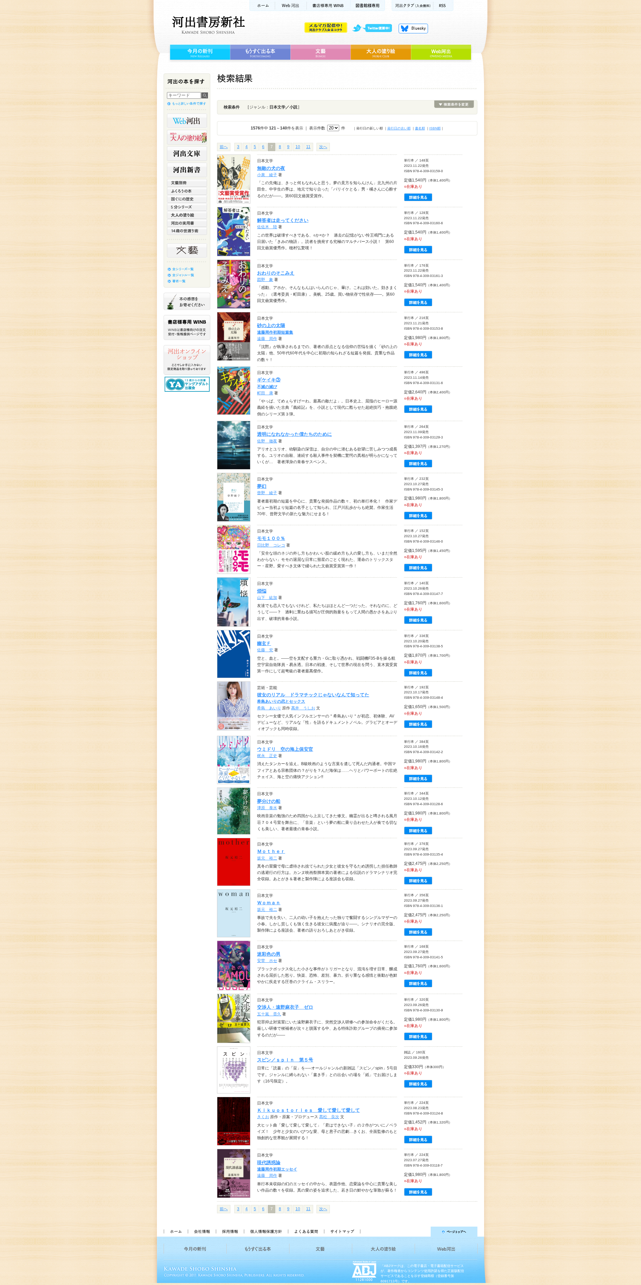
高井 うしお (303, 708)
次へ (323, 146)
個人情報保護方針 (266, 1232)
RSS (443, 5)
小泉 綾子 (267, 175)
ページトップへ (421, 1232)
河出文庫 (187, 153)
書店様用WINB (329, 5)
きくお (263, 1116)
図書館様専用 (368, 5)
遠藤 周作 (267, 338)
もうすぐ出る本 (260, 52)
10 (297, 146)
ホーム (262, 5)
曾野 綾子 (267, 493)
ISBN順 (435, 128)
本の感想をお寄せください (187, 301)
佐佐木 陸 (267, 227)
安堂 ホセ (267, 960)
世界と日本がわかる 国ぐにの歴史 (187, 199)
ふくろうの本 (187, 191)
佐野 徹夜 (267, 441)
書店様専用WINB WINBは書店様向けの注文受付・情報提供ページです (187, 327)
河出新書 (187, 170)
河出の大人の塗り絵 (187, 137)
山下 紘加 (267, 597)
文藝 (320, 52)
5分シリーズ (187, 207)
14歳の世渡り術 (187, 231)
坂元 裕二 (267, 858)
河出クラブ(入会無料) (412, 5)
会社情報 (202, 1232)
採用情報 (230, 1232)
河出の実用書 (187, 223)
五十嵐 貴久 (269, 1014)
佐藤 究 (265, 650)
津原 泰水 (267, 808)
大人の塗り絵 (381, 52)
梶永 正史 (267, 755)
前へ (224, 146)
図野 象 (265, 279)
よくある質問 (306, 1232)
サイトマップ (342, 1232)
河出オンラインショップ (187, 360)
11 (308, 146)
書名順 (420, 128)
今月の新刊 (199, 52)
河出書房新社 (207, 25)
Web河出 (291, 5)
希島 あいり (269, 708)
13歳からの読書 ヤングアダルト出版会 (188, 384)
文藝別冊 (187, 183)
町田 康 (265, 393)
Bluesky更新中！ (413, 28)
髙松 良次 (329, 1116)
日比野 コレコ (271, 545)
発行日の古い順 (399, 128)
